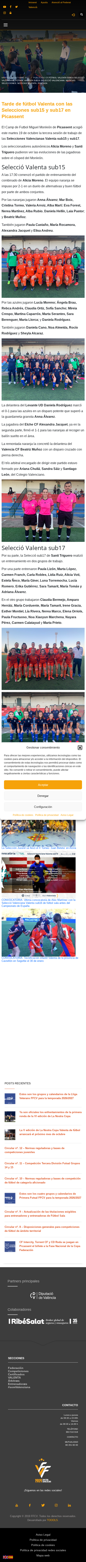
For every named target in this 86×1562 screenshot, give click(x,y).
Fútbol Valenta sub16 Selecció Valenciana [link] (40, 80)
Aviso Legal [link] (67, 815)
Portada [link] (42, 83)
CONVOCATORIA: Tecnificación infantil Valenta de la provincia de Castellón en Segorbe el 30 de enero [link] (40, 959)
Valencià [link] (33, 7)
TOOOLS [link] (52, 1520)
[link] (5, 7)
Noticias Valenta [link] (27, 83)
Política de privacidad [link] (47, 815)
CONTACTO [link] (72, 1437)
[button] (80, 748)
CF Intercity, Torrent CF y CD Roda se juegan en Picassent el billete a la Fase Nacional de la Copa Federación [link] (49, 1246)
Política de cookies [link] (23, 815)
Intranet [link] (33, 2)
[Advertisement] (43, 1033)
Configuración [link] (43, 806)
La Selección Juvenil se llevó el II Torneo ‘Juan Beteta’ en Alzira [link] (39, 848)
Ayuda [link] (44, 2)
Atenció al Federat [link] (61, 2)
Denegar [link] (43, 795)
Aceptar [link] (43, 784)
